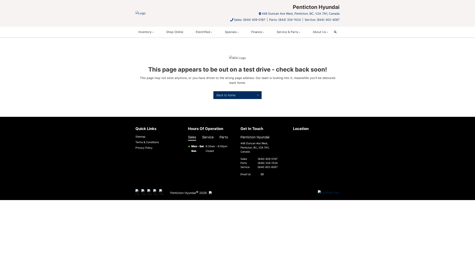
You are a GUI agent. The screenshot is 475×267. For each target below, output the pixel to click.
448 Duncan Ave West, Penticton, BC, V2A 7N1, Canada (301, 13)
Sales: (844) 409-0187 (249, 20)
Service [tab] (208, 137)
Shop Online (174, 32)
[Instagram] (149, 192)
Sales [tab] (192, 137)
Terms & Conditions (147, 142)
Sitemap (140, 136)
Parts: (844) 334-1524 (285, 20)
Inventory (145, 32)
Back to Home (226, 95)
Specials (231, 32)
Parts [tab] (224, 137)
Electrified (203, 32)
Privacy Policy (144, 147)
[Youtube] (155, 192)
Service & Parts (287, 32)
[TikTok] (161, 192)
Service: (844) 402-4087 (322, 20)
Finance (256, 32)
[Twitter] (143, 192)
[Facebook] (137, 192)
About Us (319, 32)
